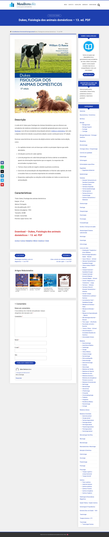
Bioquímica (83, 141)
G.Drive (23, 241)
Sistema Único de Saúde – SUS (88, 510)
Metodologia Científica (86, 435)
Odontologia (83, 454)
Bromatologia (83, 145)
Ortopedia (85, 393)
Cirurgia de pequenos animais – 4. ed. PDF (35, 289)
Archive (17, 241)
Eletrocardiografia (87, 358)
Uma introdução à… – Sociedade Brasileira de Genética (88, 333)
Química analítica (87, 486)
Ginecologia (85, 367)
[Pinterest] (2, 184)
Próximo (66, 255)
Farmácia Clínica (86, 184)
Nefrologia (85, 384)
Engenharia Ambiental (88, 170)
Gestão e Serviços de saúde (88, 226)
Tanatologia (83, 514)
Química (82, 480)
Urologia (84, 406)
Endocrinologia (86, 360)
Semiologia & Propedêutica (87, 507)
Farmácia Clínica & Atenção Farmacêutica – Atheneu (89, 289)
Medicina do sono (87, 373)
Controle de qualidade (86, 152)
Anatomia (82, 111)
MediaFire (29, 241)
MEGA (35, 241)
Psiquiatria (85, 399)
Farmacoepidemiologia (88, 189)
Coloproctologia (86, 354)
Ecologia (84, 129)
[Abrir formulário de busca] (99, 4)
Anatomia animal (86, 416)
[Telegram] (2, 180)
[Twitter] (2, 171)
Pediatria (84, 397)
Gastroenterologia (87, 362)
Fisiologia (82, 207)
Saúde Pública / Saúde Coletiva (88, 503)
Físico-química (86, 482)
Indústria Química (87, 484)
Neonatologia (86, 386)
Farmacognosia (86, 191)
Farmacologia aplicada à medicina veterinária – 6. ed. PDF (21, 290)
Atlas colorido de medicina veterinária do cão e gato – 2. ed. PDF (61, 260)
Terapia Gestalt (86, 476)
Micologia (82, 439)
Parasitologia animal (88, 427)
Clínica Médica (86, 352)
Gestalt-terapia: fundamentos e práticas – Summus (89, 296)
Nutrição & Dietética (85, 450)
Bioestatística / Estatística (87, 115)
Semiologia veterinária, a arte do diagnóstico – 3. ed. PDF (24, 260)
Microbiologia (83, 442)
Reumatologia (86, 404)
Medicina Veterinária (20, 31)
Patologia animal (87, 429)
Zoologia (84, 131)
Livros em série (84, 248)
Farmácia (82, 178)
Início (13, 31)
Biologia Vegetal (87, 127)
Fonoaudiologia (84, 223)
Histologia (82, 236)
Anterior (20, 255)
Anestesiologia (86, 343)
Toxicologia (83, 522)
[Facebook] (2, 162)
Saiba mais (88, 74)
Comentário (19, 316)
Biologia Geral (86, 125)
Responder (19, 378)
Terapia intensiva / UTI (86, 518)
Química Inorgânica (87, 491)
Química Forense (87, 488)
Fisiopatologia (84, 211)
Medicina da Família (87, 369)
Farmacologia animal (88, 420)
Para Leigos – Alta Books (89, 322)
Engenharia (83, 168)
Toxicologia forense (88, 524)
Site (16, 355)
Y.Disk (47, 241)
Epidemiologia (84, 174)
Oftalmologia (86, 391)
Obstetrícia (85, 388)
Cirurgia (84, 349)
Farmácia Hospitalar (87, 186)
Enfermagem (83, 160)
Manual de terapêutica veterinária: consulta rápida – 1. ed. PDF (64, 290)
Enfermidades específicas (87, 164)
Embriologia (83, 156)
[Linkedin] (2, 175)
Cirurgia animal (86, 418)
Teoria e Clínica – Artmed (89, 328)
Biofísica (82, 119)
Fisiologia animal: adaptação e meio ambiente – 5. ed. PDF (49, 290)
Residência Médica (87, 402)
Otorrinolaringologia (87, 395)
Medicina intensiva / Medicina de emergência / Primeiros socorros (89, 378)
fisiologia (18, 131)
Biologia (82, 122)
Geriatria (84, 365)
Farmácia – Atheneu (88, 285)
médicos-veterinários (58, 131)
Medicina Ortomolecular (89, 382)
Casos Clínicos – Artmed (89, 259)
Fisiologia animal (54, 15)
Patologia (82, 466)
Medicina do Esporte (88, 371)
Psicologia (83, 469)
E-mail (17, 347)
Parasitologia (83, 462)
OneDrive (41, 241)
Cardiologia (85, 347)
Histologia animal (87, 424)
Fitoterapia (83, 219)
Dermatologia (86, 356)
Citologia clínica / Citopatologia (88, 149)
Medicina (82, 341)
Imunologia (83, 240)
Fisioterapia (83, 215)
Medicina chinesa (84, 410)
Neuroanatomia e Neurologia (88, 446)
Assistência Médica (87, 345)
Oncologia (82, 458)
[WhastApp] (2, 167)
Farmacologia (83, 203)
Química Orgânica (87, 493)
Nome (17, 340)
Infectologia (83, 244)
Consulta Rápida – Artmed (89, 278)
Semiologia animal (87, 431)
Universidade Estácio (88, 337)
